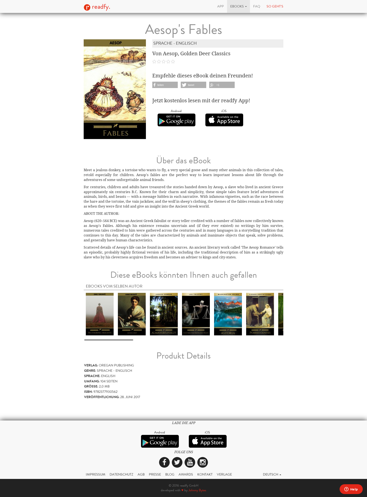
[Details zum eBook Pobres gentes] (260, 314)
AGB (141, 474)
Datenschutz (121, 474)
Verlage (224, 474)
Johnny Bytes (197, 490)
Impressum (95, 474)
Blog (169, 474)
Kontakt (205, 474)
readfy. (100, 6)
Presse (155, 474)
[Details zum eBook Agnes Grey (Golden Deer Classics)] (132, 314)
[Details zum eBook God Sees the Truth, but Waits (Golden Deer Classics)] (196, 314)
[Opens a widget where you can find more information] (351, 489)
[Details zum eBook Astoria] (228, 314)
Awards (186, 474)
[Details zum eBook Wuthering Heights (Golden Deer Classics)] (100, 314)
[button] (238, 6)
